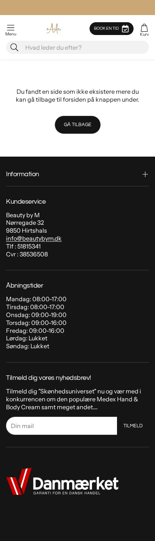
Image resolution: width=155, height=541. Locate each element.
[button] (10, 28)
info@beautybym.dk (34, 238)
